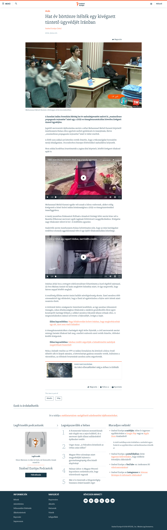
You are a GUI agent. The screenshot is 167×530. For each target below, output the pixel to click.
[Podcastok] (151, 3)
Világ (47, 11)
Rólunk (16, 500)
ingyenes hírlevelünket (121, 457)
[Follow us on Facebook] (91, 501)
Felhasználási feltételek (22, 508)
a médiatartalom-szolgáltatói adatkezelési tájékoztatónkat (88, 416)
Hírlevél (159, 4)
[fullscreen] (119, 197)
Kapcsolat (17, 517)
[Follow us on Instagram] (96, 501)
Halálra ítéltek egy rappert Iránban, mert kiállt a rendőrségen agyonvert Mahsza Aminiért (87, 239)
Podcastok (52, 508)
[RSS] (102, 501)
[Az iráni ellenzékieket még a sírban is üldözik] (59, 370)
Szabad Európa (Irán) (53, 29)
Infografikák (53, 517)
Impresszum (18, 521)
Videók (51, 513)
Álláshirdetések (20, 513)
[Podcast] (107, 501)
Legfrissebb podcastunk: (29, 425)
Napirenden (53, 500)
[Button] (117, 39)
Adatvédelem (19, 504)
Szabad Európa (56, 163)
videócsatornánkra (119, 468)
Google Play (131, 434)
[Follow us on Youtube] (86, 501)
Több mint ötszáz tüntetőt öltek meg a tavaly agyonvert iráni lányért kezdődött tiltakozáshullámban (92, 160)
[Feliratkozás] (112, 501)
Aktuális (52, 504)
